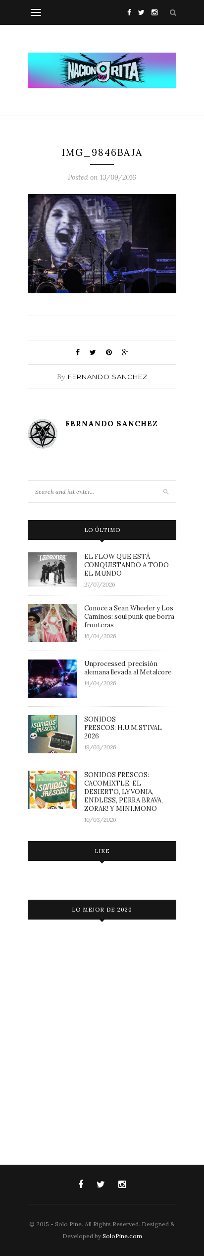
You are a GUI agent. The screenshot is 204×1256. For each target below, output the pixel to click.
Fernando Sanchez (108, 377)
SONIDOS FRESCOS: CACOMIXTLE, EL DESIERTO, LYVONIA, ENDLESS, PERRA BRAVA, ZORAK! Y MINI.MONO (123, 792)
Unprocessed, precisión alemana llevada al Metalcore (127, 668)
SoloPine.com (122, 1236)
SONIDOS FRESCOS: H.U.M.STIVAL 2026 (123, 727)
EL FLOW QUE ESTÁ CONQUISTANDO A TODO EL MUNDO (126, 565)
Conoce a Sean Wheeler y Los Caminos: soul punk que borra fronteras (129, 616)
